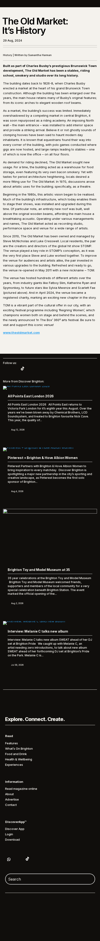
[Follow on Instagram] (13, 368)
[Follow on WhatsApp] (9, 859)
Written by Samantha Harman (33, 55)
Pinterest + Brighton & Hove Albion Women (43, 458)
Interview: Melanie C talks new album (38, 631)
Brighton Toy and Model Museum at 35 (39, 570)
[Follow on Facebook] (4, 368)
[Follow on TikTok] (22, 368)
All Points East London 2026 (31, 396)
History (7, 55)
